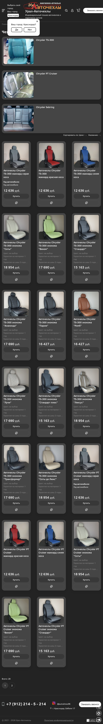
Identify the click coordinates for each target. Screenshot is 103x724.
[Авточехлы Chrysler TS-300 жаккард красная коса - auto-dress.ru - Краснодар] (51, 155)
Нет (30, 29)
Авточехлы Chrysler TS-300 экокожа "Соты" (14, 245)
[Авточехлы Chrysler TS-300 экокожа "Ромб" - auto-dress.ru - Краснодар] (86, 304)
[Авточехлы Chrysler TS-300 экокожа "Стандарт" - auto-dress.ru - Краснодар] (86, 227)
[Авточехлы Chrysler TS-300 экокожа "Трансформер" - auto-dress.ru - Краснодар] (16, 457)
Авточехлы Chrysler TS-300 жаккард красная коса (51, 174)
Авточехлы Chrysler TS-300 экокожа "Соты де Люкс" (50, 476)
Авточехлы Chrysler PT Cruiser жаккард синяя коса (51, 552)
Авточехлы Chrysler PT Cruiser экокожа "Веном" (16, 629)
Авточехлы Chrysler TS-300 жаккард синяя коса (86, 174)
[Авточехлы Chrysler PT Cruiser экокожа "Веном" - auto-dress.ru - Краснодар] (16, 611)
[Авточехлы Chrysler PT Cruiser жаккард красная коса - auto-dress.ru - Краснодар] (16, 534)
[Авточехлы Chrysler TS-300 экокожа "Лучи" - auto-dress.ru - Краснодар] (16, 380)
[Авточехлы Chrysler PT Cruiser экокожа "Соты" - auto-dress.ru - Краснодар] (86, 534)
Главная (5, 24)
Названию (93, 135)
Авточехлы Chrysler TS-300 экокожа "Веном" (50, 245)
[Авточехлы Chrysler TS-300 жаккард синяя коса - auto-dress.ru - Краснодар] (86, 155)
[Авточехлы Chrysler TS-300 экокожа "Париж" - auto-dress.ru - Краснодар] (51, 304)
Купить (16, 196)
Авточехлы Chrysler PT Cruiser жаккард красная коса (16, 552)
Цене (81, 135)
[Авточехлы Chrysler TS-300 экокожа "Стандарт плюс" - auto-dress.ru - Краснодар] (51, 380)
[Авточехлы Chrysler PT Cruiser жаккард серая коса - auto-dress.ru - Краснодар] (86, 457)
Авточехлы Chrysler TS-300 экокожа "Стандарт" (85, 245)
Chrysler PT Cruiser (46, 73)
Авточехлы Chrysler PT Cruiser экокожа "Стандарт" (51, 629)
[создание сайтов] (88, 720)
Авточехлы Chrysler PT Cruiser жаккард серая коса (86, 476)
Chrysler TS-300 (45, 39)
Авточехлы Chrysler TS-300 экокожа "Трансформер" (14, 476)
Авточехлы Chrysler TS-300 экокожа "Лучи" (14, 399)
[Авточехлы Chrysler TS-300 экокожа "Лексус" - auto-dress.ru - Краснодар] (86, 380)
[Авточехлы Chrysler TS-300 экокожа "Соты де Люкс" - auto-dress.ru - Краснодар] (51, 457)
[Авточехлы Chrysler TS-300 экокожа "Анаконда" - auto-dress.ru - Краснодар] (16, 304)
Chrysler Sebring (45, 107)
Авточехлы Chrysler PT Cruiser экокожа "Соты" (86, 552)
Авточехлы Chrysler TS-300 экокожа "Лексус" (85, 399)
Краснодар (13, 15)
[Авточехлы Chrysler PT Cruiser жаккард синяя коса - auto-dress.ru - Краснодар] (51, 534)
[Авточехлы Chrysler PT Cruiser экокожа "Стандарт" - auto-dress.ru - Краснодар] (51, 611)
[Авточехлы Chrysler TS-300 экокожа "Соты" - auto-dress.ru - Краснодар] (16, 227)
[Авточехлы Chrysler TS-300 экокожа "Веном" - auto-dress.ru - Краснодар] (51, 227)
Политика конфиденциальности (58, 720)
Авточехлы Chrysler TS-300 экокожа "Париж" (50, 322)
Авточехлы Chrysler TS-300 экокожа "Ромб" (85, 322)
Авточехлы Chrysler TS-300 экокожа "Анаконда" (14, 322)
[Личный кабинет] (72, 10)
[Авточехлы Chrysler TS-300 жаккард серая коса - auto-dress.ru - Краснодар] (16, 155)
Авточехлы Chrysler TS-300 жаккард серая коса (16, 174)
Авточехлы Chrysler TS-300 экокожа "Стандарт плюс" (50, 399)
